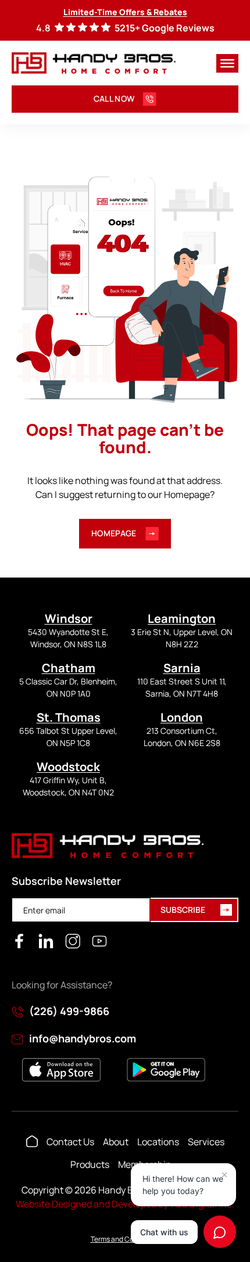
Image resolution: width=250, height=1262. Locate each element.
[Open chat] (219, 1232)
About (115, 1141)
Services (206, 1141)
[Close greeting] (224, 1175)
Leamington (182, 618)
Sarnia (182, 668)
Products (89, 1164)
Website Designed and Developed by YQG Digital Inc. (125, 1204)
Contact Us (70, 1141)
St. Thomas (69, 717)
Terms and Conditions (125, 1239)
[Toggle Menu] (227, 63)
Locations (158, 1141)
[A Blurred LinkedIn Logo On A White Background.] (45, 941)
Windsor (68, 618)
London (181, 717)
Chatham (68, 668)
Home (32, 1142)
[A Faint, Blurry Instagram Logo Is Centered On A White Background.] (72, 941)
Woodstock (68, 767)
